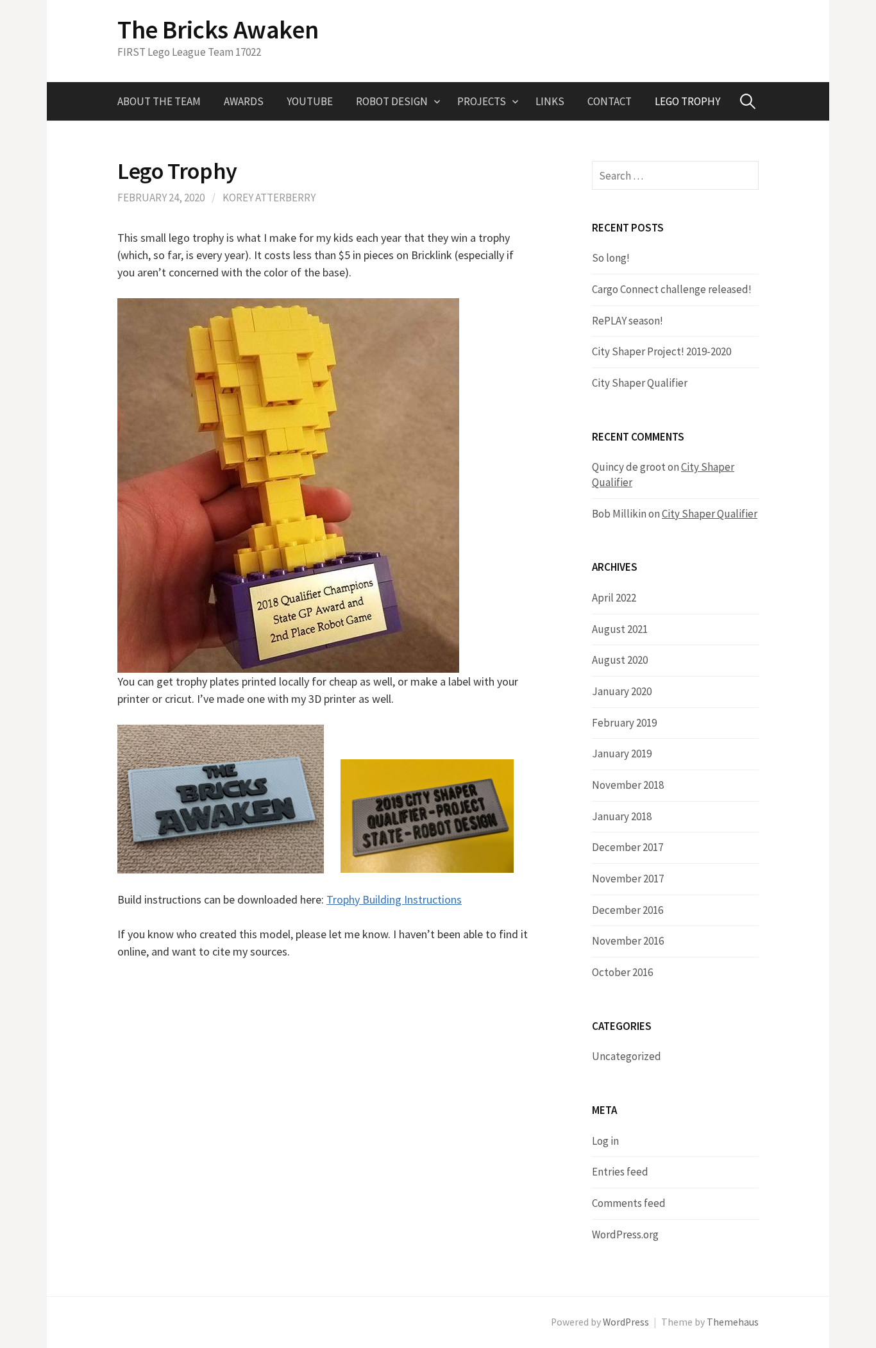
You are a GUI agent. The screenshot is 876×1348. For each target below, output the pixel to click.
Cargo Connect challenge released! (672, 289)
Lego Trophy (687, 101)
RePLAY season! (627, 321)
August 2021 (620, 629)
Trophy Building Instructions (394, 899)
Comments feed (629, 1203)
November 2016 (628, 941)
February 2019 (624, 723)
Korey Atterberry (269, 197)
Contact (609, 101)
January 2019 (622, 753)
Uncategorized (626, 1056)
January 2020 (622, 691)
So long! (611, 258)
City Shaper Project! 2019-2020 (661, 351)
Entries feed (620, 1172)
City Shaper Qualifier (639, 383)
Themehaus (733, 1322)
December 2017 (627, 847)
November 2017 (628, 879)
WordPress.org (625, 1234)
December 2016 (627, 910)
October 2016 (622, 972)
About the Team (159, 101)
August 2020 (620, 660)
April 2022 (614, 598)
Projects (481, 101)
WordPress (626, 1322)
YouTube (310, 101)
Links (549, 101)
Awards (244, 101)
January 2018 (622, 816)
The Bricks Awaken (217, 29)
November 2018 (628, 785)
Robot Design (392, 101)
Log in (605, 1141)
